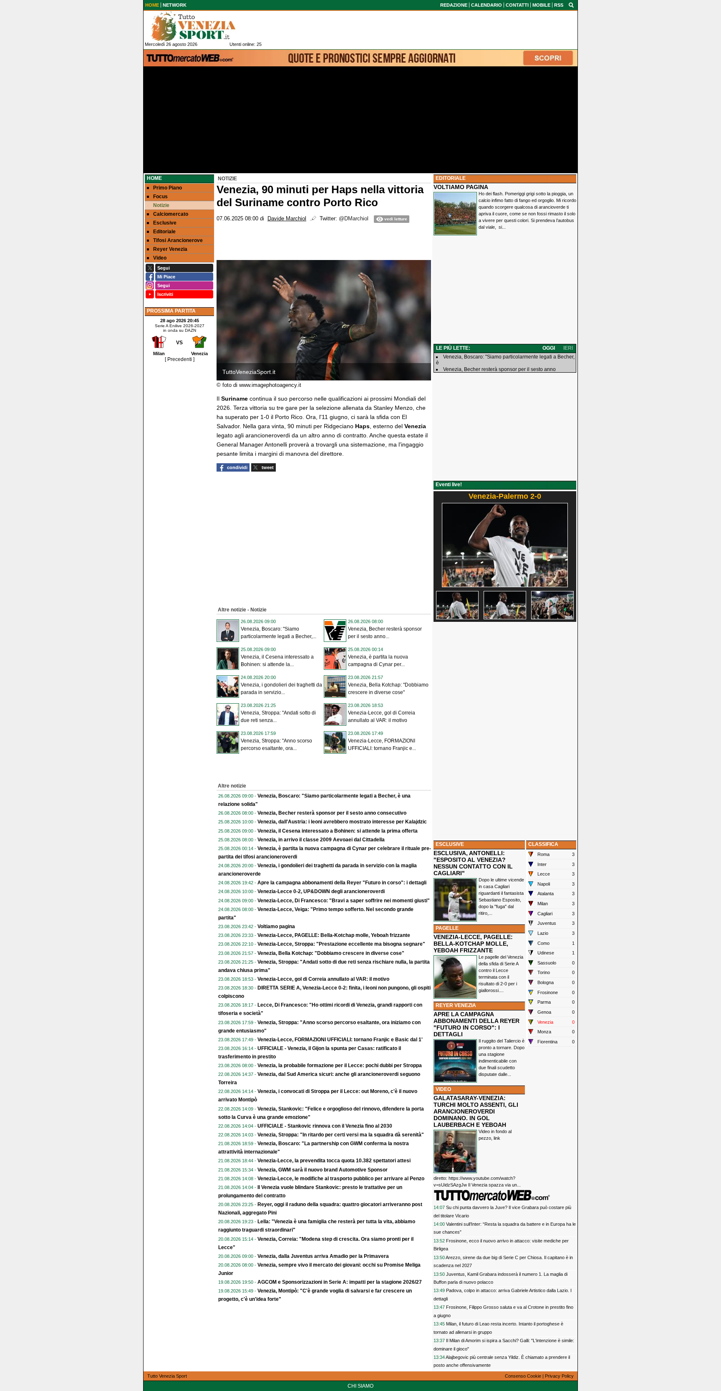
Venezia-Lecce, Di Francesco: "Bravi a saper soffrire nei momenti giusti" (343, 901)
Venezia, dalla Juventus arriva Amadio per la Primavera (323, 1256)
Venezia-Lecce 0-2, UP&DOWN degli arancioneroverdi (321, 891)
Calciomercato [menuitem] (170, 214)
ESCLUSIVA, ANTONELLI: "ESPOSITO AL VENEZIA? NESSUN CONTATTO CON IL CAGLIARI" (473, 863)
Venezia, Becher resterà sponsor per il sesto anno (499, 369)
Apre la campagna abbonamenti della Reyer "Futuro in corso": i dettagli (341, 883)
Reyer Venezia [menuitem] (170, 249)
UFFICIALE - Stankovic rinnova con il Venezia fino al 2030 (324, 1126)
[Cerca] (571, 4)
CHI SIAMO (360, 1386)
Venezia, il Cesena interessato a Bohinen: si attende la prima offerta (337, 831)
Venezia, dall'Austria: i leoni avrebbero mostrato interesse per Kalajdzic (342, 822)
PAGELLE (447, 928)
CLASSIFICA (543, 844)
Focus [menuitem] (160, 196)
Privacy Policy (559, 1375)
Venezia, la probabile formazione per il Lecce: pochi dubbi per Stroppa (339, 1065)
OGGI (548, 348)
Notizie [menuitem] (161, 205)
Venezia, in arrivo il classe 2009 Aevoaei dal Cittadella (321, 840)
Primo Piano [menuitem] (167, 188)
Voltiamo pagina (276, 926)
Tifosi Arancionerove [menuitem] (178, 240)
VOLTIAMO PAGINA (461, 187)
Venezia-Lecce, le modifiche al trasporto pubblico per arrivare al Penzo (340, 1178)
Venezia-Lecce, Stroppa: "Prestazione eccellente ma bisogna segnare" (341, 944)
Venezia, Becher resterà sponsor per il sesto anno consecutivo (331, 813)
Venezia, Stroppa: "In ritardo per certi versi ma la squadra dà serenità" (340, 1135)
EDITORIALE (451, 178)
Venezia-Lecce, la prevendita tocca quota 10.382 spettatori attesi (334, 1161)
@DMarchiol (353, 219)
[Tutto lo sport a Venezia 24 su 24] (200, 26)
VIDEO (443, 1089)
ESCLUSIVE (450, 844)
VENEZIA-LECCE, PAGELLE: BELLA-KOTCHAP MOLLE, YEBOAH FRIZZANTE (473, 944)
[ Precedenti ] (179, 359)
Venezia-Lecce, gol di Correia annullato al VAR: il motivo (323, 979)
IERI (568, 348)
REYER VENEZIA (456, 1005)
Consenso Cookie (523, 1375)
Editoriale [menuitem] (164, 232)
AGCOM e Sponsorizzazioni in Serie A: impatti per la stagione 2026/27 (339, 1282)
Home (154, 178)
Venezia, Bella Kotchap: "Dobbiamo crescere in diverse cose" (330, 953)
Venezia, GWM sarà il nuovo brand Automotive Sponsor (322, 1170)
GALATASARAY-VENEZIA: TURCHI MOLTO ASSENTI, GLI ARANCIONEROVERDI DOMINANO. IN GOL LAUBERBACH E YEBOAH (476, 1111)
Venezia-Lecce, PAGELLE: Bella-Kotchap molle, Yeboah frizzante (333, 935)
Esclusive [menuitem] (164, 223)
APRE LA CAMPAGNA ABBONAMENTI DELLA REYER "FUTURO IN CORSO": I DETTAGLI (476, 1024)
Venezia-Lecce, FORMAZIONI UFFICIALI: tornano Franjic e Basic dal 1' (340, 1040)
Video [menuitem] (159, 258)
